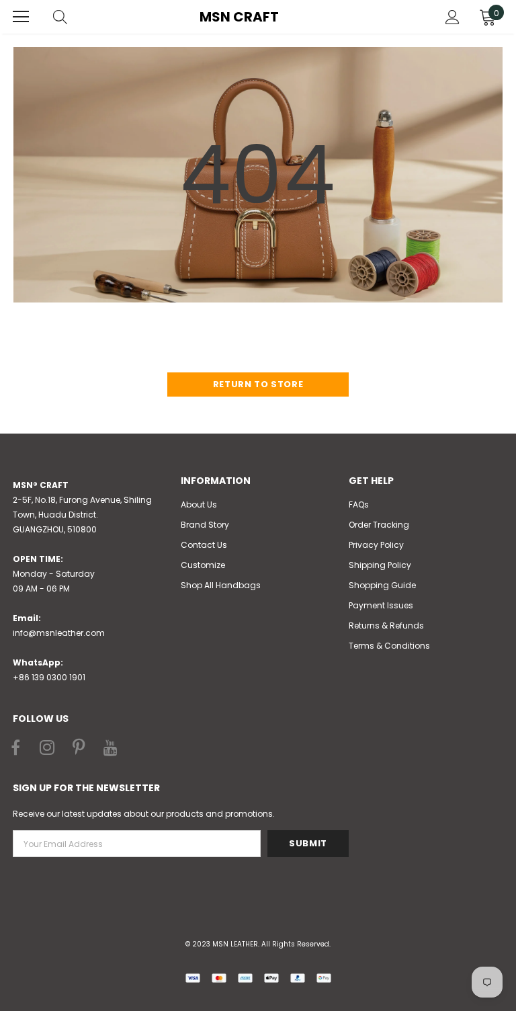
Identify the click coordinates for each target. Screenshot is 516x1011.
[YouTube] (110, 748)
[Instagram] (47, 748)
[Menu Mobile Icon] (21, 17)
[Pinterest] (79, 748)
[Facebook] (15, 748)
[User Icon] (452, 17)
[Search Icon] (73, 17)
